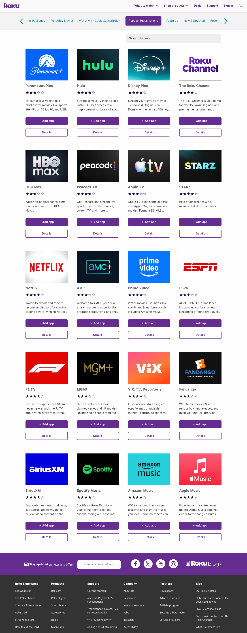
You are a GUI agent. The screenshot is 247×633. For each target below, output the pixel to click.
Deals (54, 620)
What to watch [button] (144, 5)
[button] (119, 565)
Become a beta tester (173, 612)
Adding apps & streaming (102, 627)
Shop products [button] (174, 5)
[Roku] (12, 5)
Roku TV (56, 591)
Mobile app (57, 627)
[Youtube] (160, 563)
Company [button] (130, 583)
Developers (166, 591)
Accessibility (131, 627)
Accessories (58, 612)
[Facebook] (135, 563)
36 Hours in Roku (206, 591)
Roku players (58, 598)
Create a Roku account (28, 605)
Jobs (126, 612)
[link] (204, 563)
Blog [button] (199, 583)
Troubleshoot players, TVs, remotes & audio (102, 611)
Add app (46, 121)
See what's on (23, 591)
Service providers (170, 620)
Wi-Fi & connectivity (99, 620)
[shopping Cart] (241, 6)
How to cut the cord (27, 627)
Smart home (58, 605)
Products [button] (57, 583)
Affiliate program (170, 605)
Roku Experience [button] (26, 583)
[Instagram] (173, 563)
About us (129, 591)
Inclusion (129, 620)
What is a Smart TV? (208, 627)
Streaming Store (25, 620)
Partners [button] (166, 583)
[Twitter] (148, 563)
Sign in (228, 5)
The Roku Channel (25, 598)
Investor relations (134, 605)
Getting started (96, 591)
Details (46, 132)
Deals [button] (197, 5)
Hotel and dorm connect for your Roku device (212, 600)
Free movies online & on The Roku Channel (212, 618)
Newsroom (130, 598)
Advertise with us (170, 598)
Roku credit (21, 612)
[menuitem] (146, 6)
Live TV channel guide (208, 609)
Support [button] (212, 5)
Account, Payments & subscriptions (100, 600)
